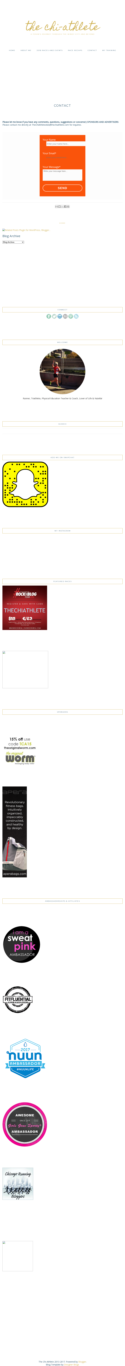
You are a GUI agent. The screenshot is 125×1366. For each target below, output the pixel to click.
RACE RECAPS (75, 50)
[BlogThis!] (59, 206)
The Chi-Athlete (62, 28)
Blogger (82, 1361)
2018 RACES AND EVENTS (50, 50)
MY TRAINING (109, 50)
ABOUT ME (26, 50)
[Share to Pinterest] (68, 206)
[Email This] (56, 206)
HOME (12, 50)
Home (62, 223)
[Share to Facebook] (65, 206)
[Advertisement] (62, 74)
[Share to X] (62, 206)
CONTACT (92, 50)
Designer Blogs (71, 1364)
